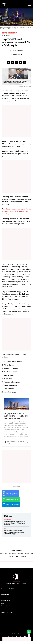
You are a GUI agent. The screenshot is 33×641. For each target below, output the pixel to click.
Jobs (5, 528)
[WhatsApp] (16, 62)
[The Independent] (11, 51)
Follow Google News (11, 494)
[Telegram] (24, 62)
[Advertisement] (16, 121)
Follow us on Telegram (12, 504)
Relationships (7, 519)
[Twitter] (12, 62)
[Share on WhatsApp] (29, 631)
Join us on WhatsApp (11, 499)
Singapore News (12, 33)
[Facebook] (8, 62)
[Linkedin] (20, 62)
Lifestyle (4, 33)
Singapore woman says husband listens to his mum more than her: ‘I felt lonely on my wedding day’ (14, 523)
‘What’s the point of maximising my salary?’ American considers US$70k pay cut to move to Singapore (14, 532)
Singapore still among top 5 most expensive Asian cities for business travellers (16, 211)
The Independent (19, 50)
